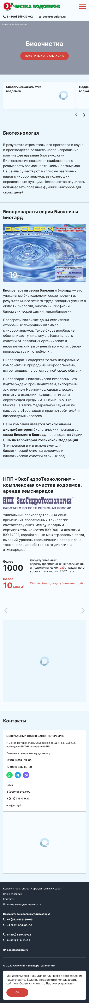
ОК (17, 992)
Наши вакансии (12, 893)
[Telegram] (18, 775)
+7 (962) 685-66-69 (19, 766)
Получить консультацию (44, 55)
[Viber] (26, 775)
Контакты (8, 899)
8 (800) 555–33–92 (18, 791)
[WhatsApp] (9, 775)
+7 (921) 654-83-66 (18, 760)
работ (63, 567)
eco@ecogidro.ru (16, 805)
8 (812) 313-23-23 (18, 798)
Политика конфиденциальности (22, 904)
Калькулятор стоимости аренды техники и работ (32, 888)
